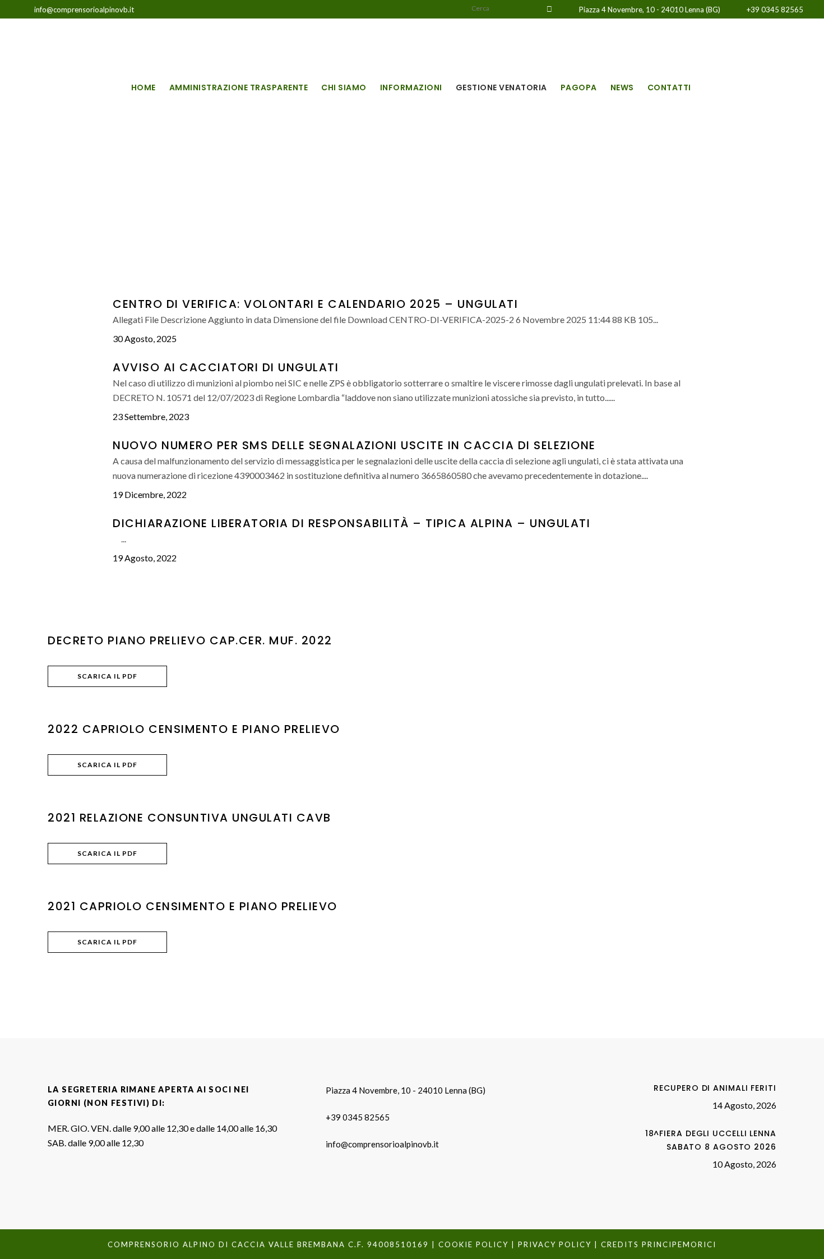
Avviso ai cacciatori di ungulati (226, 367)
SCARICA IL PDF (107, 676)
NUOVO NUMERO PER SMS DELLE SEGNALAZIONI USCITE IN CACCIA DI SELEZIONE (354, 445)
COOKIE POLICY (473, 1244)
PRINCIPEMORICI (679, 1244)
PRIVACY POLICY (554, 1244)
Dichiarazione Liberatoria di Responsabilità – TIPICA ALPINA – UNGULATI (351, 523)
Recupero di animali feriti (715, 1088)
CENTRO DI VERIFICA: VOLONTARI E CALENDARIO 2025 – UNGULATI (315, 304)
